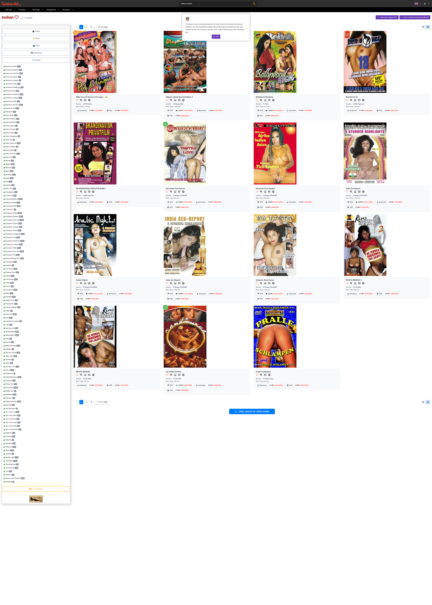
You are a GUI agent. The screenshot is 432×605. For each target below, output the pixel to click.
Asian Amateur (12, 119)
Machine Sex (11, 328)
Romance (10, 398)
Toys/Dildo (11, 461)
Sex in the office (12, 415)
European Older (12, 248)
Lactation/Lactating (13, 321)
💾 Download (36, 53)
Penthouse (10, 373)
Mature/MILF (11, 335)
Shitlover (10, 433)
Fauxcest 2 (10, 209)
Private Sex (11, 384)
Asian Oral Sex (12, 153)
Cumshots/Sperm (13, 199)
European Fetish (13, 230)
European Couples (13, 227)
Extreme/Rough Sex (14, 258)
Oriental (9, 359)
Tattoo (9, 450)
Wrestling (9, 482)
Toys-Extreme (11, 464)
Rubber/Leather (12, 401)
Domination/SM (12, 206)
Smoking (10, 436)
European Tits (12, 255)
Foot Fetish (11, 279)
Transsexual (11, 468)
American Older (12, 101)
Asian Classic (11, 126)
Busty (9, 178)
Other (8, 363)
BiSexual (10, 167)
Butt (8, 181)
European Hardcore (14, 241)
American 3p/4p (12, 66)
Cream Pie (10, 195)
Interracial (10, 314)
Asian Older (10, 150)
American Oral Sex (13, 105)
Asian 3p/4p (11, 115)
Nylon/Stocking (12, 345)
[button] (17, 17)
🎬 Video (36, 31)
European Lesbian (13, 244)
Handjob (10, 297)
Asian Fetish (11, 133)
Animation (10, 112)
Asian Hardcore (12, 143)
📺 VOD (36, 46)
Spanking (10, 443)
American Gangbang (14, 87)
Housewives (11, 304)
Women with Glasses (14, 478)
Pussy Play (11, 387)
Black (9, 171)
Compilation (11, 192)
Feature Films (11, 272)
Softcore (9, 440)
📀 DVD (36, 38)
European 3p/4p (13, 213)
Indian (8, 311)
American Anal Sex (13, 73)
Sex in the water (12, 422)
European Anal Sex (14, 220)
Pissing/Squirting (13, 377)
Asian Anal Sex (12, 122)
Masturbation (11, 332)
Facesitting (10, 262)
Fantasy (9, 265)
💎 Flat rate (36, 60)
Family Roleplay (12, 307)
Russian (9, 405)
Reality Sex (10, 391)
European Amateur (13, 216)
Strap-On (10, 447)
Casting (9, 185)
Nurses (9, 342)
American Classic (13, 77)
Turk (8, 471)
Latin (8, 325)
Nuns (8, 338)
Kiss (8, 318)
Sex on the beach (13, 429)
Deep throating (12, 202)
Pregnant (10, 380)
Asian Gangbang (12, 136)
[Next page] (91, 27)
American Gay (11, 91)
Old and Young (12, 352)
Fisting (9, 276)
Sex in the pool (12, 419)
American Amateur (13, 70)
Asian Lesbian (11, 147)
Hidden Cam (11, 300)
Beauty (9, 160)
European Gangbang (14, 234)
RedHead (10, 394)
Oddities (9, 349)
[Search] (255, 3)
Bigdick (9, 164)
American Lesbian (13, 98)
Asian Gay (9, 140)
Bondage (10, 174)
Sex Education (11, 408)
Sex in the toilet (12, 426)
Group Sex (11, 290)
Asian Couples (11, 129)
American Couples (13, 80)
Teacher (9, 454)
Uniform (9, 475)
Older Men (11, 356)
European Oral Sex (14, 251)
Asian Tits (10, 157)
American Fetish (12, 84)
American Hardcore (14, 94)
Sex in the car (12, 412)
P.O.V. (9, 370)
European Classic (13, 223)
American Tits (12, 108)
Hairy (9, 293)
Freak (9, 283)
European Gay (12, 237)
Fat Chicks (11, 269)
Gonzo (9, 286)
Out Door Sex (12, 366)
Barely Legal (11, 457)
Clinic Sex (10, 188)
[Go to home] (11, 3)
